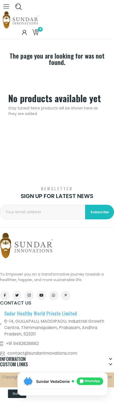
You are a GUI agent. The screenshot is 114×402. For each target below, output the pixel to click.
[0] (35, 32)
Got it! (17, 393)
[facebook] (5, 295)
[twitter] (17, 295)
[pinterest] (66, 295)
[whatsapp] (53, 295)
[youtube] (41, 295)
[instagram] (29, 295)
